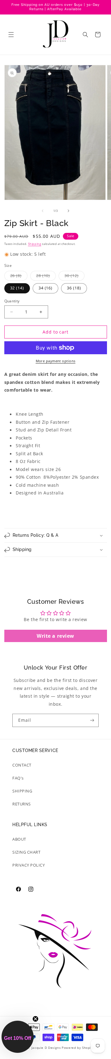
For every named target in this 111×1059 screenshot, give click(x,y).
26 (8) (18, 277)
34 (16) (45, 288)
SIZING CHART (26, 852)
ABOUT (19, 839)
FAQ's (18, 778)
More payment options (56, 361)
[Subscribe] (92, 720)
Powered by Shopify (78, 1047)
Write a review (55, 635)
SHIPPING (22, 791)
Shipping (34, 244)
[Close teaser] (35, 1019)
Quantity (12, 300)
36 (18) (74, 288)
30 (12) (74, 277)
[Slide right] (68, 211)
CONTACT (21, 765)
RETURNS (21, 804)
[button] (11, 34)
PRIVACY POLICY (28, 865)
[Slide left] (42, 211)
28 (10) (46, 277)
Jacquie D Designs (46, 1047)
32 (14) (17, 288)
